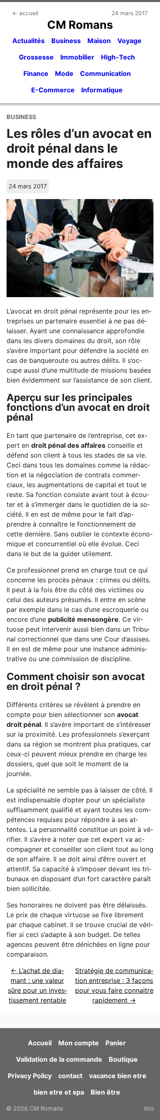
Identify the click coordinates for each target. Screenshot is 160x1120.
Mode (64, 73)
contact (70, 1076)
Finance (35, 73)
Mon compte (78, 1043)
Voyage (129, 41)
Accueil (40, 1043)
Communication (105, 73)
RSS (149, 1108)
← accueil (25, 13)
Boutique (123, 1059)
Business (66, 41)
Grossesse (36, 57)
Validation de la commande (59, 1059)
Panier (115, 1043)
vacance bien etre (117, 1076)
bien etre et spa (59, 1092)
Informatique (102, 90)
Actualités (28, 41)
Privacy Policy (30, 1076)
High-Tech (118, 57)
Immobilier (77, 57)
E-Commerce (53, 90)
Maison (99, 41)
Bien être (105, 1092)
